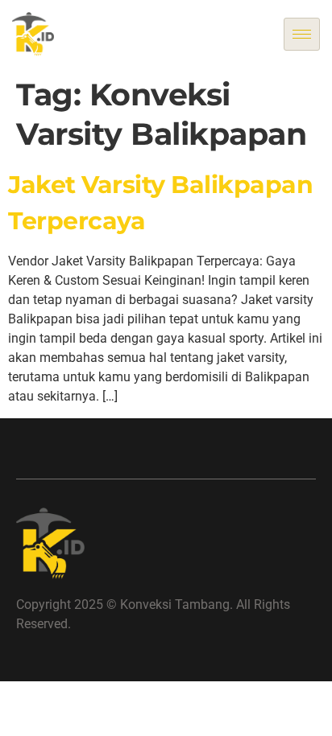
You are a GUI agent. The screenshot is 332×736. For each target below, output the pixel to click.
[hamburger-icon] (302, 34)
